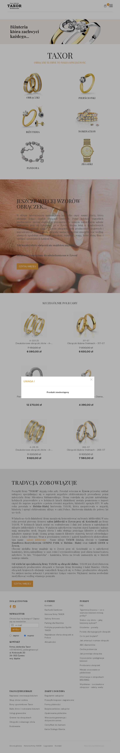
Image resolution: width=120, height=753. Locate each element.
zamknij (91, 379)
